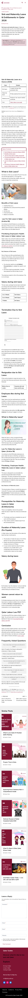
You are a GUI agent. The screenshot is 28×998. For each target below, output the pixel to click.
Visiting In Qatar (7, 970)
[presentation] (14, 722)
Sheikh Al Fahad (7, 737)
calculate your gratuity (7, 246)
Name (4, 923)
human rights (20, 635)
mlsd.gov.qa (6, 44)
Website (4, 935)
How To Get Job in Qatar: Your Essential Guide (7, 699)
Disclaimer (4, 992)
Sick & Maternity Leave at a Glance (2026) (14, 152)
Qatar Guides (8, 951)
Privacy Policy (18, 990)
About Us (4, 990)
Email (4, 929)
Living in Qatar (5, 11)
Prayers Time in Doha (9, 762)
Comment (5, 904)
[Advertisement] (14, 62)
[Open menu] (25, 3)
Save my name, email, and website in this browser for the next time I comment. (14, 940)
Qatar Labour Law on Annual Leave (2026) (21, 698)
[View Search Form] (22, 2)
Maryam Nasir (5, 23)
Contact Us (11, 990)
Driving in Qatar (7, 966)
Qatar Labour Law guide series (17, 692)
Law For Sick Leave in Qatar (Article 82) (14, 155)
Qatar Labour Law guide (16, 102)
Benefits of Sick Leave (9, 154)
